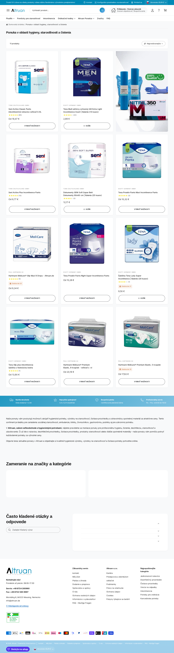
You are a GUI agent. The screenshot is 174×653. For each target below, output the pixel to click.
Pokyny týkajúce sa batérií (118, 599)
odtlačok (110, 580)
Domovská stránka (16, 24)
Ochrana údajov (113, 592)
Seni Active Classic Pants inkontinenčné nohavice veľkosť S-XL (25, 110)
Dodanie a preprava (81, 584)
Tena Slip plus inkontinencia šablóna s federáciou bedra (21, 366)
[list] (87, 401)
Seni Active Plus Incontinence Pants (24, 192)
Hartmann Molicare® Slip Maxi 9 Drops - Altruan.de (31, 276)
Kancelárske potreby (149, 598)
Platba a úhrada (79, 580)
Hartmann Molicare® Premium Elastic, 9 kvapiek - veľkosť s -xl (77, 366)
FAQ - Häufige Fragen (81, 603)
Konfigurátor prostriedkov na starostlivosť (112, 2)
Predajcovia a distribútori (117, 577)
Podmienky (111, 584)
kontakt (75, 573)
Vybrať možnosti (32, 126)
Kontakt (89, 2)
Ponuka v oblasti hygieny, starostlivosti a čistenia (46, 24)
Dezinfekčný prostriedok (151, 580)
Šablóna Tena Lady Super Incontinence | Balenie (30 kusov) (133, 277)
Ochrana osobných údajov (83, 595)
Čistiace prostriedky (149, 583)
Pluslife (9, 18)
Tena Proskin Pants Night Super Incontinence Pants (86, 276)
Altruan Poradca (85, 18)
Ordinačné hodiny (65, 18)
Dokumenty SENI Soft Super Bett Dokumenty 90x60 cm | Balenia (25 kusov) (82, 193)
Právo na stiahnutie (114, 588)
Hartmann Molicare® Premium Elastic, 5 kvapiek (139, 365)
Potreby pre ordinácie (149, 595)
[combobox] (67, 10)
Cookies (109, 595)
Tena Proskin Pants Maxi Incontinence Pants (138, 192)
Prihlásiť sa (138, 2)
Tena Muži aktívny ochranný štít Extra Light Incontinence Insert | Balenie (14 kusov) (82, 110)
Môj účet (76, 577)
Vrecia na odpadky (148, 587)
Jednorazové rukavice (150, 576)
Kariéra (109, 573)
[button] (8, 10)
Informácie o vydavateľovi (83, 599)
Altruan (14, 643)
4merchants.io (30, 643)
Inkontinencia (146, 591)
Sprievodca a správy (81, 588)
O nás (74, 592)
